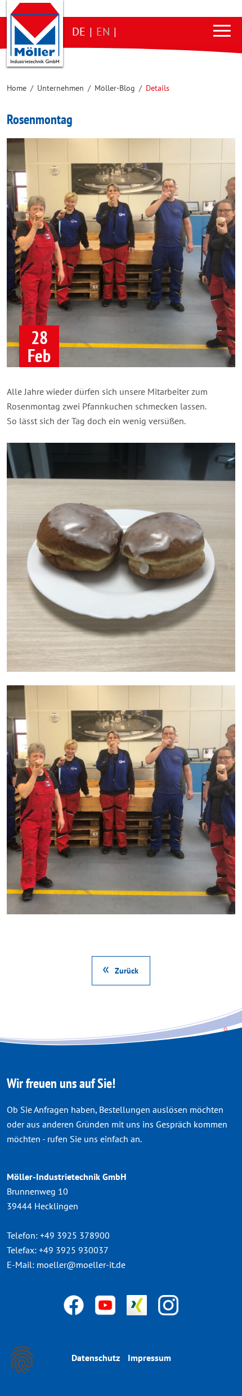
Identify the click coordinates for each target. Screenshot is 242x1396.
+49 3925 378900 (75, 1235)
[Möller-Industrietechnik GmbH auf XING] (138, 1304)
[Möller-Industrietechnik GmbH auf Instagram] (168, 1304)
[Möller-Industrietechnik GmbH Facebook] (75, 1304)
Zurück (126, 970)
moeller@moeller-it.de (81, 1264)
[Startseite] (35, 33)
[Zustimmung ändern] (21, 1359)
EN (103, 31)
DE (79, 31)
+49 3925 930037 (74, 1250)
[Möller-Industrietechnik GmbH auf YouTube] (106, 1304)
